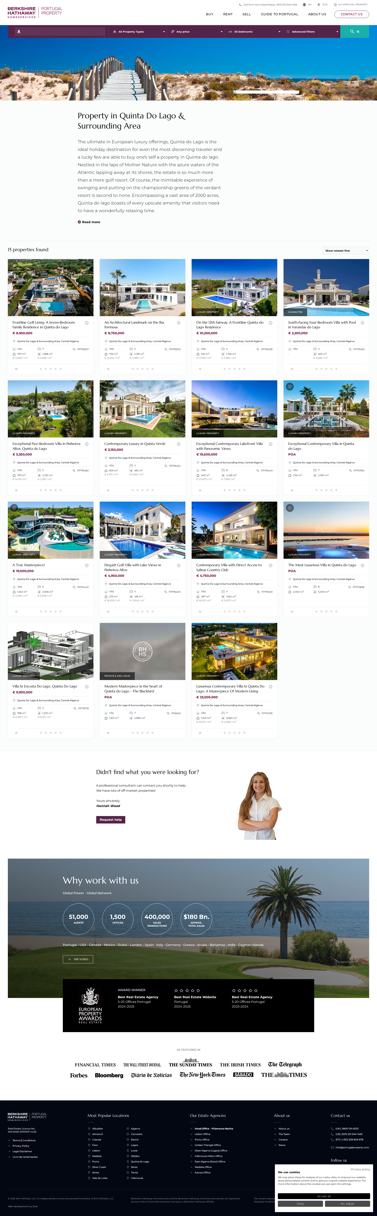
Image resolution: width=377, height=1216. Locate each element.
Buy (209, 14)
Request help (111, 820)
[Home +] (35, 12)
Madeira (97, 1156)
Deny (300, 1203)
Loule (134, 1150)
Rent (228, 14)
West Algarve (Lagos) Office (211, 1150)
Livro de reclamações (25, 1156)
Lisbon (96, 1150)
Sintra (95, 1172)
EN (309, 4)
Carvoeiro (137, 1134)
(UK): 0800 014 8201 (347, 1128)
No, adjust (347, 1203)
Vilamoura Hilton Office (208, 1156)
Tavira (134, 1172)
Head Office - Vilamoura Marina (214, 1128)
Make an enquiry (75, 310)
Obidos (135, 1156)
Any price (183, 31)
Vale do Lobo (100, 1178)
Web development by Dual (23, 1206)
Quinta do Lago (140, 1161)
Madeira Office (203, 1167)
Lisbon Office (202, 1134)
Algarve (135, 1128)
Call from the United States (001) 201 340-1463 (270, 4)
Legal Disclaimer (22, 1151)
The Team (284, 1134)
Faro (95, 1145)
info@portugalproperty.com (352, 1147)
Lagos (134, 1145)
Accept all (324, 1196)
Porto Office (202, 1139)
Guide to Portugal (279, 14)
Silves (134, 1167)
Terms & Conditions (24, 1140)
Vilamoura (137, 1178)
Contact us (352, 14)
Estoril (134, 1139)
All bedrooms (243, 31)
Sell (246, 14)
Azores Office (202, 1172)
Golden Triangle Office (208, 1145)
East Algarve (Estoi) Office (210, 1161)
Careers (283, 1139)
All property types (131, 31)
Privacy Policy (21, 1145)
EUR (323, 4)
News (282, 1145)
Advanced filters (303, 31)
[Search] (354, 30)
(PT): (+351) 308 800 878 (349, 1139)
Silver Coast (99, 1167)
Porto (95, 1161)
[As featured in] (188, 1068)
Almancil (97, 1134)
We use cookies (289, 1172)
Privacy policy (360, 1169)
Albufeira (97, 1128)
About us (317, 14)
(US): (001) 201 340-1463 (349, 1134)
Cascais (96, 1139)
